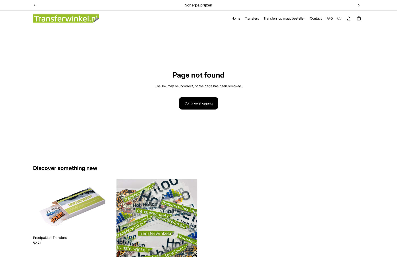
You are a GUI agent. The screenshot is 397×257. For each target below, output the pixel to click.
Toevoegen (110, 226)
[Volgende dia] (359, 5)
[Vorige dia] (35, 5)
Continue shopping (198, 103)
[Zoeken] (339, 18)
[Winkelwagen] (359, 18)
